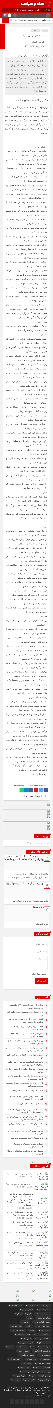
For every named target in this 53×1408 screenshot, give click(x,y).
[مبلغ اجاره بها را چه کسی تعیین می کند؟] (26, 1266)
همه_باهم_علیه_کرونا (42, 1367)
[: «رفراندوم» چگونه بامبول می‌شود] (7, 50)
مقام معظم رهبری (43, 1363)
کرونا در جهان (45, 1380)
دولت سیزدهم (16, 1326)
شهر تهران (27, 1339)
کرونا (33, 1376)
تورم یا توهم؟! (42, 924)
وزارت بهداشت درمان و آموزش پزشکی (36, 1372)
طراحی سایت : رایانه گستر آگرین (39, 1396)
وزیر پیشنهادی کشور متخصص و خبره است (27, 1138)
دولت (29, 1326)
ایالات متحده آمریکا (43, 1314)
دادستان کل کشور (43, 1326)
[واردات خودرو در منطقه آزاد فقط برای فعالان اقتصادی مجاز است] (26, 1255)
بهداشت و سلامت (44, 1318)
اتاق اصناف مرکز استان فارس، (39, 1306)
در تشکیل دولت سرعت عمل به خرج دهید (27, 1090)
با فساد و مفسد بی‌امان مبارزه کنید (29, 1103)
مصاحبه (35, 30)
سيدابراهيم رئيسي (23, 1334)
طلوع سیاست (45, 1347)
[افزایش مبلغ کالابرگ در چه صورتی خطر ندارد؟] (26, 1275)
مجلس (10, 1347)
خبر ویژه (26, 1322)
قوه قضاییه (22, 1347)
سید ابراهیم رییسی (43, 1339)
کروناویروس (29, 1380)
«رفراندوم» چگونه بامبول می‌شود (34, 36)
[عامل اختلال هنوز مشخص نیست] (26, 1245)
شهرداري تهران (44, 1343)
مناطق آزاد (27, 1363)
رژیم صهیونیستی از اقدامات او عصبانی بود (30, 901)
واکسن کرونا (24, 1367)
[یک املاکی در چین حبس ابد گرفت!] (26, 1177)
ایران (29, 1314)
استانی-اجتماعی (16, 1306)
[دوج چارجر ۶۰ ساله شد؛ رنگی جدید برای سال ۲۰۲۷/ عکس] (26, 1235)
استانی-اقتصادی (44, 1310)
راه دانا (32, 1330)
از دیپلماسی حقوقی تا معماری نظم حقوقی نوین (32, 20)
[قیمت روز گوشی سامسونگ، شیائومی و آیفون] (26, 1225)
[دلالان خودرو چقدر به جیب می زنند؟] (26, 1187)
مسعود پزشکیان (15, 1359)
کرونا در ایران (20, 1376)
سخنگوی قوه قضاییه (43, 1334)
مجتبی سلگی (27, 796)
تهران (30, 1318)
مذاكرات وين (31, 1359)
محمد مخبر (46, 1359)
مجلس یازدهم (24, 1351)
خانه (45, 30)
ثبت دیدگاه (41, 981)
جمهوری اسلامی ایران (42, 1322)
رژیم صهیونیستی (18, 1330)
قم (33, 1347)
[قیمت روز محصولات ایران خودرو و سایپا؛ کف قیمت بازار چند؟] (26, 1215)
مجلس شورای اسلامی (42, 1351)
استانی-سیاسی (27, 1310)
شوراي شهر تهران (26, 1343)
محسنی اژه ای (45, 1355)
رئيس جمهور (45, 1330)
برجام (19, 1314)
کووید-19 (16, 1380)
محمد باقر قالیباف (27, 1355)
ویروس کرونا (45, 1376)
